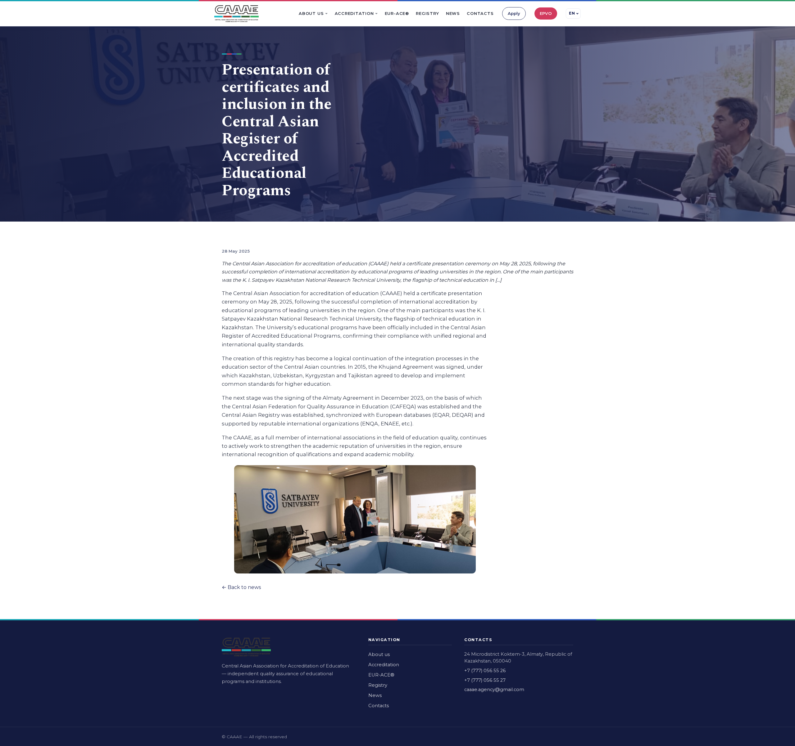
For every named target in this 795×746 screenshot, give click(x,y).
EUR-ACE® (397, 13)
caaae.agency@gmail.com (494, 689)
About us (311, 13)
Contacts (480, 13)
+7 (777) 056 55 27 (485, 680)
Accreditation (354, 13)
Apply (514, 13)
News (453, 13)
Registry (427, 13)
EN (572, 13)
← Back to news (241, 587)
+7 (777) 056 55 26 (485, 670)
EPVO (546, 13)
